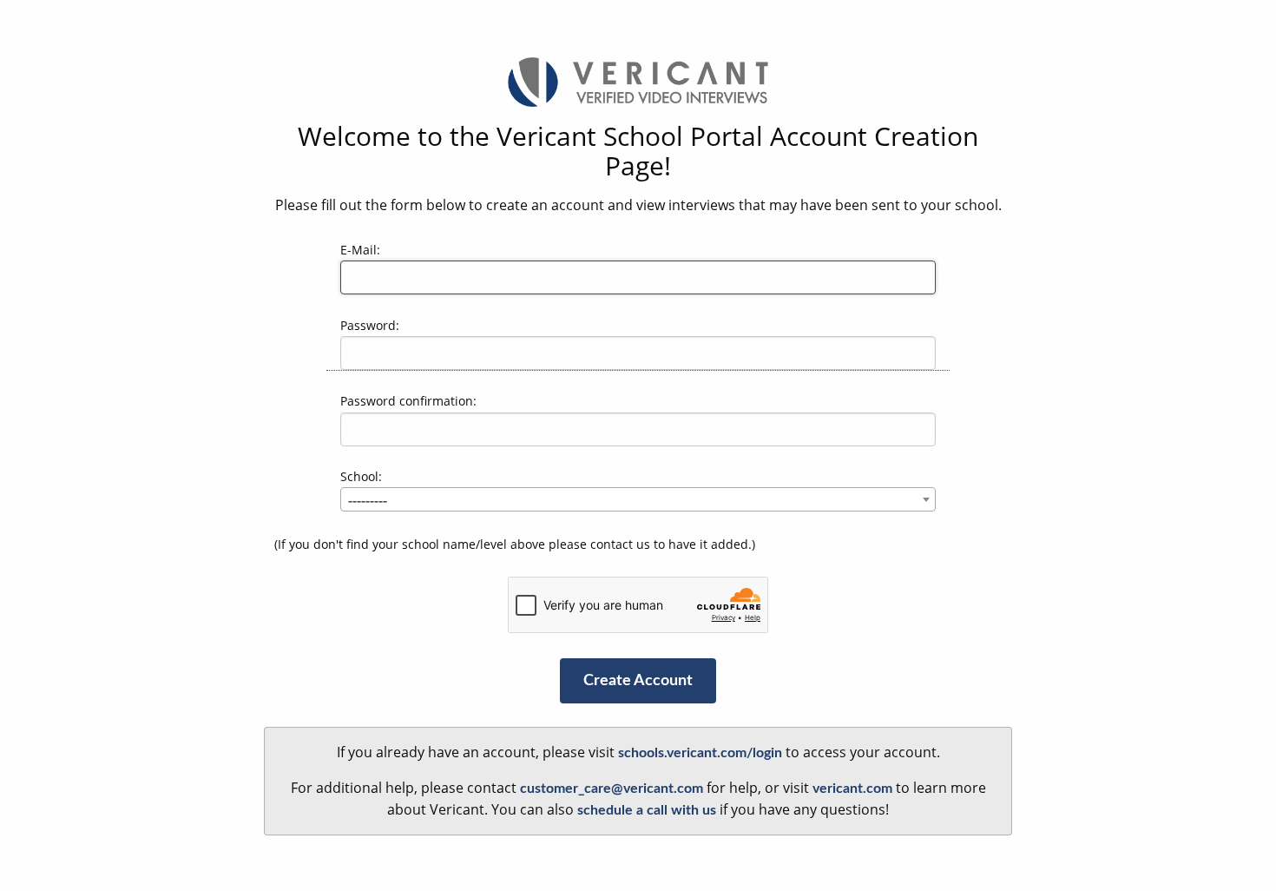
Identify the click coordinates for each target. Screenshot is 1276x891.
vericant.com (852, 788)
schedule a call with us (646, 810)
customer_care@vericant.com (611, 788)
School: (361, 476)
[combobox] (638, 499)
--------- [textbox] (367, 500)
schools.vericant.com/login (700, 753)
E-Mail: (360, 249)
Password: (369, 325)
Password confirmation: (408, 401)
